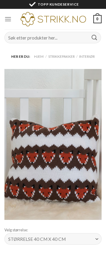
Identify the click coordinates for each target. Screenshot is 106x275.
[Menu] (7, 19)
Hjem (39, 56)
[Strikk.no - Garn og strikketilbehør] (53, 19)
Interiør (87, 56)
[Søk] (94, 37)
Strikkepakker (61, 56)
